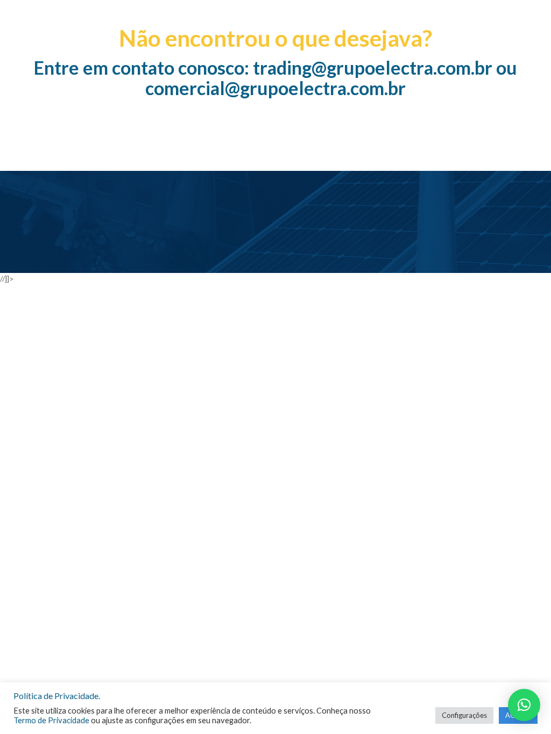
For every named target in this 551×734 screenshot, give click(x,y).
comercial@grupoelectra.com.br (275, 88)
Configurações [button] (464, 715)
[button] (524, 705)
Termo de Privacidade (51, 720)
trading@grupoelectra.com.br (372, 67)
